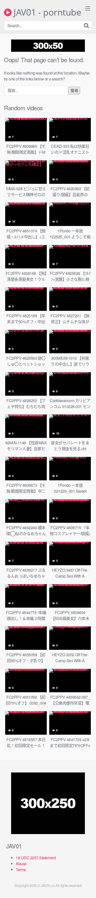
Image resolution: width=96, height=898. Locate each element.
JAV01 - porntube (46, 12)
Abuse (21, 863)
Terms (21, 869)
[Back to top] (87, 887)
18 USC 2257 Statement (36, 858)
